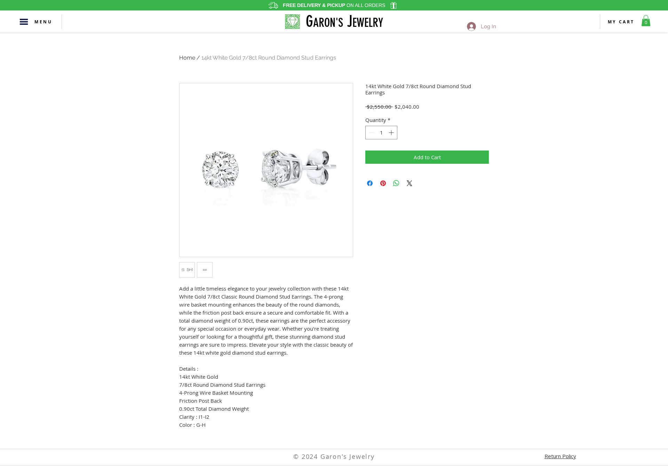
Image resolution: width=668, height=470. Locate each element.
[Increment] (392, 132)
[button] (23, 22)
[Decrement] (371, 132)
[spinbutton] (381, 132)
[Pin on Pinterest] (383, 183)
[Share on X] (409, 183)
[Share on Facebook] (370, 183)
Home (187, 57)
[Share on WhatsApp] (396, 183)
